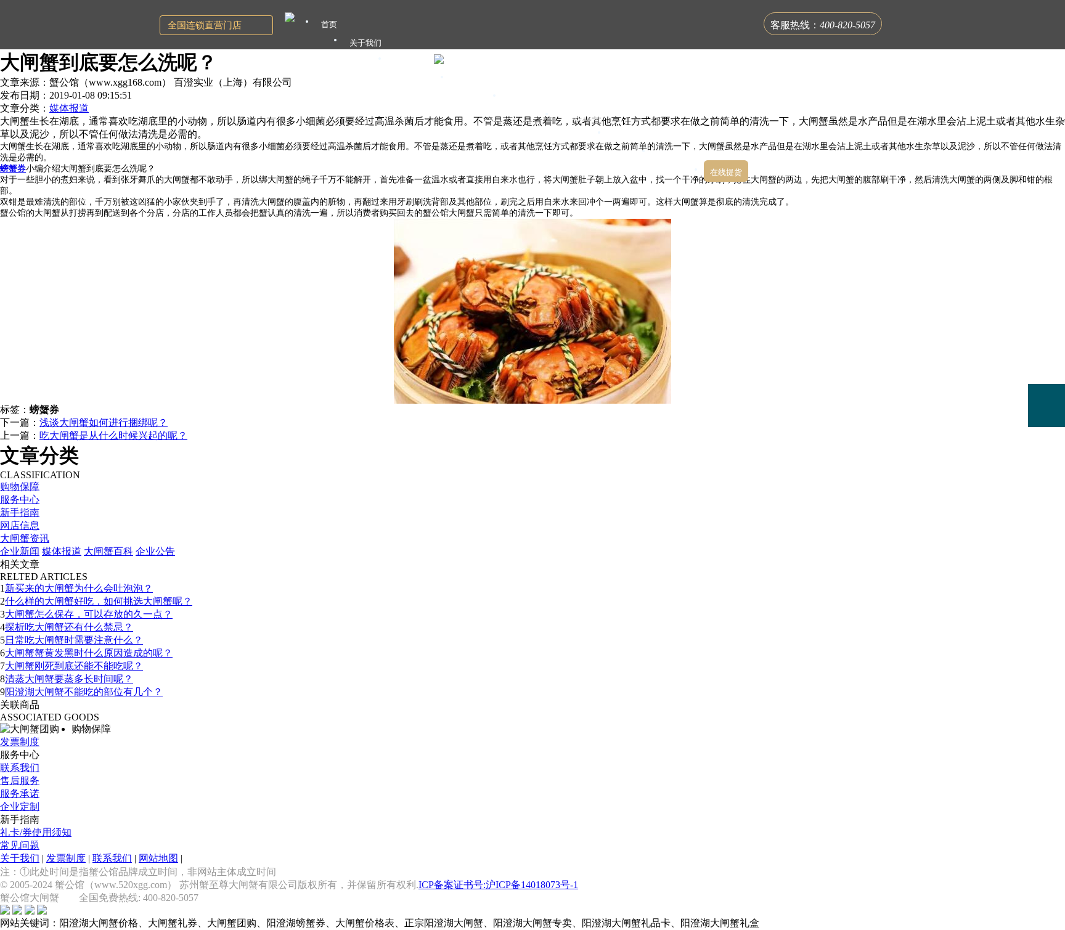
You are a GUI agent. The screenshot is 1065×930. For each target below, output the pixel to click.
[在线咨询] (1046, 318)
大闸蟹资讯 (24, 538)
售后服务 (19, 780)
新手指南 (19, 512)
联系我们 (19, 767)
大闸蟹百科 (108, 551)
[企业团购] (1046, 362)
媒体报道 (69, 108)
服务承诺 (19, 793)
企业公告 (155, 551)
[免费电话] (1046, 405)
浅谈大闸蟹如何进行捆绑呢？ (103, 422)
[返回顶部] (1046, 491)
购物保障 (19, 486)
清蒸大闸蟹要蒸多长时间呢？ (69, 679)
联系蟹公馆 (678, 153)
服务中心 (19, 499)
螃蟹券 (13, 168)
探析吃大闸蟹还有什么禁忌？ (69, 627)
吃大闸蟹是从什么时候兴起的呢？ (113, 435)
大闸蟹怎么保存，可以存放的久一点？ (89, 614)
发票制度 (19, 741)
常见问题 (19, 845)
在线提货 (726, 172)
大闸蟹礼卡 (414, 61)
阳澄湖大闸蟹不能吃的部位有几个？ (84, 692)
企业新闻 (19, 551)
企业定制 (19, 806)
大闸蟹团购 (528, 98)
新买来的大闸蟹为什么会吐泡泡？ (79, 588)
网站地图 (158, 858)
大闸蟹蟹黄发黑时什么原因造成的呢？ (89, 653)
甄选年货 (629, 135)
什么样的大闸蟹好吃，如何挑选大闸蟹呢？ (98, 601)
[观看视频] (1046, 456)
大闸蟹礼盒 (476, 79)
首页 (329, 24)
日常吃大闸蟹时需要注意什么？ (74, 640)
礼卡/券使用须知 (35, 832)
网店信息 (19, 525)
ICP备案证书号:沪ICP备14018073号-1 (498, 884)
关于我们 (19, 858)
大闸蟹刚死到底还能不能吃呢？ (74, 666)
